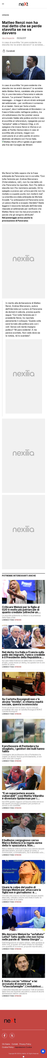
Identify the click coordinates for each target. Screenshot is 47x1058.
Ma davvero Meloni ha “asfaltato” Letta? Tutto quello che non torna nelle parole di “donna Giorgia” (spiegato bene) (23, 937)
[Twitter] (11, 1034)
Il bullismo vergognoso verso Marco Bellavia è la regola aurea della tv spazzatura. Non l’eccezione (22, 843)
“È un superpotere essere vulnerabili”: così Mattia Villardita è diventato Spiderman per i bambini (23, 796)
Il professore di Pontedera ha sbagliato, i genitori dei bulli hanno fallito (23, 749)
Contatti (15, 1044)
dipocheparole (8, 38)
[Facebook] (3, 1034)
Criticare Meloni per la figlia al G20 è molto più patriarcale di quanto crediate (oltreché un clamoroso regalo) (20, 610)
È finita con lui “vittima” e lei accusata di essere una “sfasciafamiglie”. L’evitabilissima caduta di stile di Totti (23, 984)
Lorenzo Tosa (8, 620)
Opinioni (5, 15)
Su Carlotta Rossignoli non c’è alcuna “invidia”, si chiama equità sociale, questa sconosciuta (22, 702)
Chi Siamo (6, 1044)
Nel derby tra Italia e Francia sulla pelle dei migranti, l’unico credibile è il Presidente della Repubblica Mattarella (23, 655)
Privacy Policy (25, 1044)
